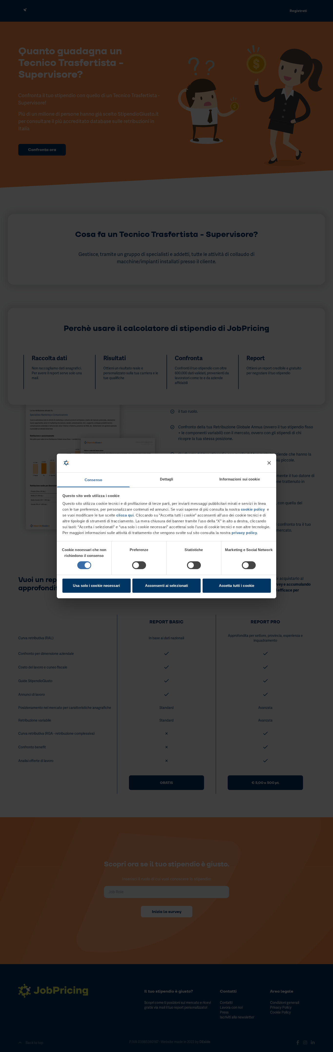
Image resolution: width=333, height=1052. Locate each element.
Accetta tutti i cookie (236, 585)
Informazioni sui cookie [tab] (239, 479)
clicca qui (125, 515)
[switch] (139, 565)
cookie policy (253, 509)
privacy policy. (244, 533)
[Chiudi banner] (269, 463)
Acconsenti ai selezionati (166, 585)
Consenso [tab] (93, 480)
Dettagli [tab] (166, 479)
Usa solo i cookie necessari (96, 585)
